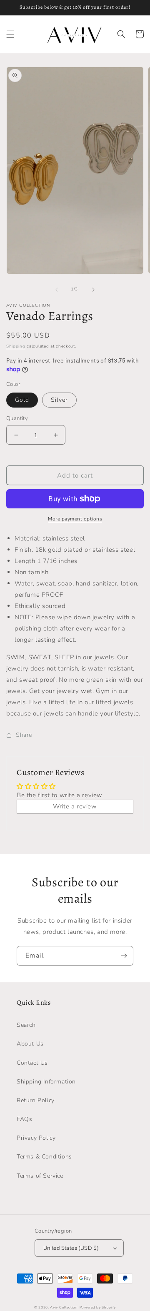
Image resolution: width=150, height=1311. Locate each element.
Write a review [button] (75, 806)
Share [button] (24, 735)
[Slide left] (57, 289)
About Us (30, 1044)
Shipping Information (46, 1082)
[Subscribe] (124, 956)
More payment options (75, 518)
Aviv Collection (64, 1307)
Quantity (17, 418)
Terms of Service (40, 1176)
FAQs (24, 1119)
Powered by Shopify (98, 1307)
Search (26, 1025)
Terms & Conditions (44, 1157)
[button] (10, 34)
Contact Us (32, 1063)
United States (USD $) (71, 1248)
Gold (22, 400)
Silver (59, 400)
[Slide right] (93, 289)
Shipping (15, 346)
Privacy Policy (36, 1138)
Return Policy (36, 1100)
